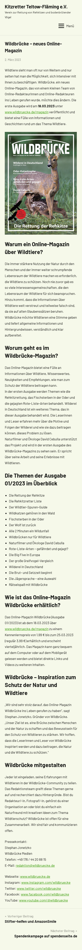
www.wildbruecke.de (35, 876)
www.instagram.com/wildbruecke (45, 882)
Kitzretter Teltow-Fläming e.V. (36, 6)
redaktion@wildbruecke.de (35, 865)
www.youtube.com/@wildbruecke (43, 900)
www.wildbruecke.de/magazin (27, 112)
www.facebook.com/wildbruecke (45, 894)
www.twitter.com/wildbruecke (39, 888)
